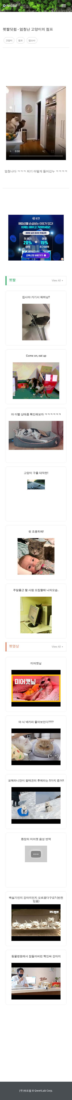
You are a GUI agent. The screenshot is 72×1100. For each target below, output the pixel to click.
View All (56, 280)
